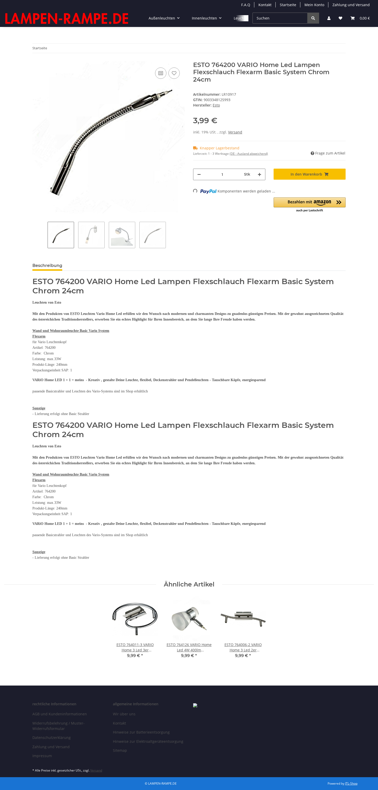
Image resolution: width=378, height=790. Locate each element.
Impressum (42, 755)
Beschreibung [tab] (47, 265)
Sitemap (120, 750)
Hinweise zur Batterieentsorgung (141, 732)
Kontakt (265, 4)
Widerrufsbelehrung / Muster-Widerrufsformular (58, 726)
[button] (329, 18)
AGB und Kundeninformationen (59, 713)
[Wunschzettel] (340, 18)
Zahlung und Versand (351, 4)
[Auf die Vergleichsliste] (160, 73)
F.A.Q (245, 4)
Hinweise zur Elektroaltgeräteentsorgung (148, 741)
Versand (235, 132)
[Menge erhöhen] (259, 174)
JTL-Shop (351, 783)
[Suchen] (313, 18)
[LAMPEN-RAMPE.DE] (67, 18)
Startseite (288, 4)
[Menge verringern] (199, 174)
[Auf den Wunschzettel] (174, 73)
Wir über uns (124, 713)
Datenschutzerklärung (51, 737)
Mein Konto (314, 4)
